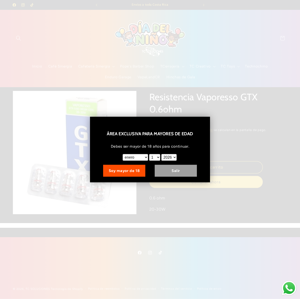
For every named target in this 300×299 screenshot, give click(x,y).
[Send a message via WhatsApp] (289, 288)
